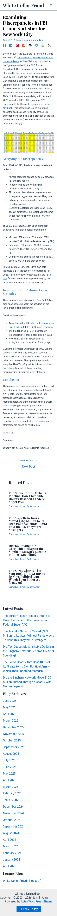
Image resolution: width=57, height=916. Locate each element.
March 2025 (10, 787)
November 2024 (13, 813)
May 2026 (9, 707)
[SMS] (30, 45)
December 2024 (13, 806)
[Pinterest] (17, 45)
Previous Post (28, 460)
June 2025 (9, 767)
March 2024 (10, 846)
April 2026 (9, 714)
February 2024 (12, 853)
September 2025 (13, 747)
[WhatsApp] (43, 45)
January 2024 (11, 859)
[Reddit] (23, 45)
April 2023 (9, 866)
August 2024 (11, 833)
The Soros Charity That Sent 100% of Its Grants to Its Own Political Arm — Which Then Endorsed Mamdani (27, 576)
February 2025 (12, 793)
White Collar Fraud (23, 5)
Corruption (14, 506)
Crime (22, 506)
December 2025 (13, 727)
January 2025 (11, 800)
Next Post (28, 466)
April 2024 (9, 839)
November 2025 (13, 734)
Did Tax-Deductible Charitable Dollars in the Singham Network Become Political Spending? (27, 550)
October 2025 (12, 740)
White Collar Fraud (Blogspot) (22, 880)
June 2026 (9, 701)
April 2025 (9, 780)
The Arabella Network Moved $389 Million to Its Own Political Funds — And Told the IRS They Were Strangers (28, 524)
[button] (29, 909)
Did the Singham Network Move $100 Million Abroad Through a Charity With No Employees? (27, 682)
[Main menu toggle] (51, 5)
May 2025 (9, 773)
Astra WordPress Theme (36, 901)
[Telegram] (36, 45)
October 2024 (12, 820)
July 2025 (9, 760)
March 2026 (10, 720)
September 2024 (13, 826)
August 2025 (11, 753)
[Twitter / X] (49, 45)
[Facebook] (4, 45)
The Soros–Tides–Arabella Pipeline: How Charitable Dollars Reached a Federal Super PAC (27, 497)
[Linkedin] (10, 45)
